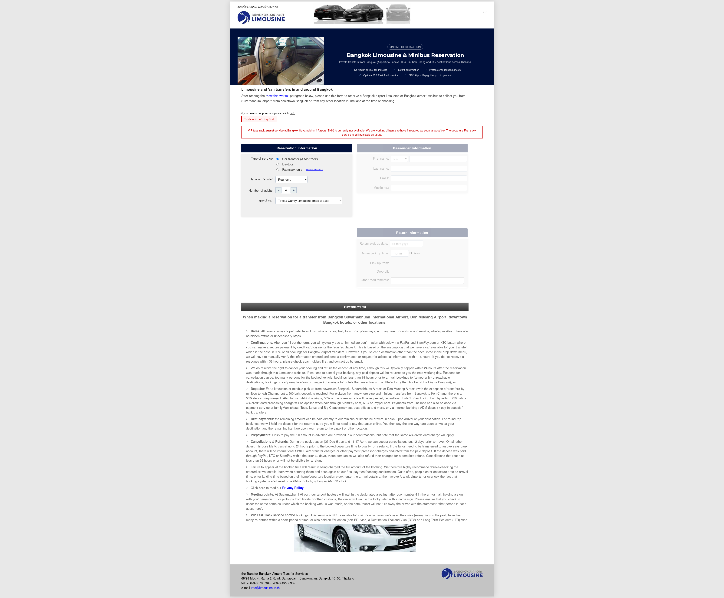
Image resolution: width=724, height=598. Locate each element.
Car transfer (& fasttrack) (299, 158)
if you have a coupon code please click (268, 113)
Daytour (287, 164)
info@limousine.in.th (265, 587)
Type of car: (265, 200)
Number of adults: (261, 190)
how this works (277, 95)
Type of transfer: (262, 179)
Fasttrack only (292, 169)
